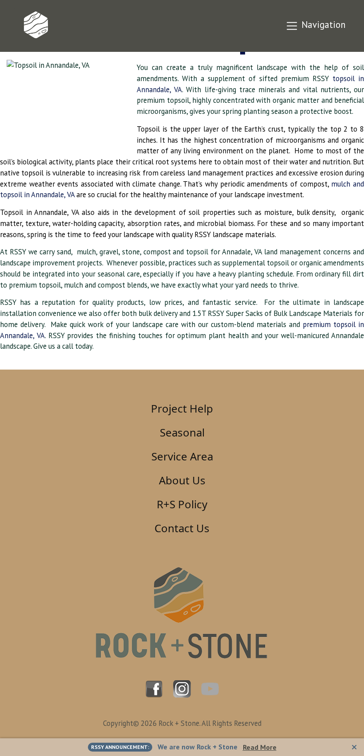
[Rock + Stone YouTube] (210, 688)
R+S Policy (182, 504)
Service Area (182, 456)
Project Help (182, 408)
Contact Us (182, 528)
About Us (182, 480)
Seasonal (182, 432)
